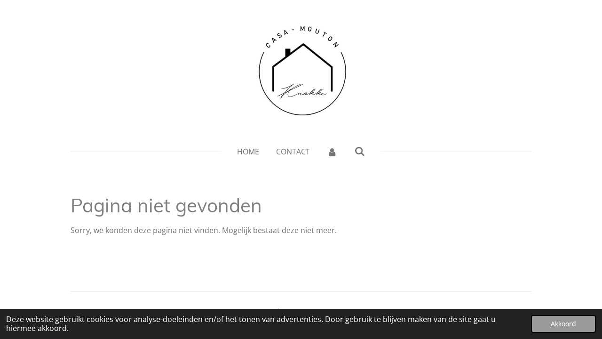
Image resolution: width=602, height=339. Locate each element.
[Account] (332, 152)
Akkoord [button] (563, 323)
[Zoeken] (360, 151)
